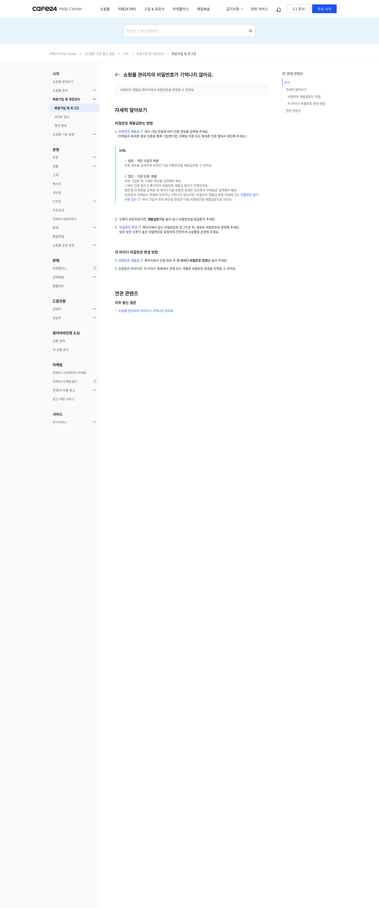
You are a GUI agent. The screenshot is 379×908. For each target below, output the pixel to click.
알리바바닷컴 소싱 (66, 332)
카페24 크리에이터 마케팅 (69, 372)
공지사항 (232, 8)
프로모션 (58, 210)
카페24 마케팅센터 (65, 381)
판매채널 (58, 277)
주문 (55, 157)
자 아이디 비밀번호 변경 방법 (306, 103)
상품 (55, 166)
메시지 (57, 183)
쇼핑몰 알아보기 (63, 81)
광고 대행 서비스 (63, 399)
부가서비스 (60, 422)
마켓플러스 (60, 268)
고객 (55, 175)
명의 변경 (60, 125)
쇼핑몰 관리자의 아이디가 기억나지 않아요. (146, 310)
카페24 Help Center (63, 53)
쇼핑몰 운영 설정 (63, 245)
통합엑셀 (58, 236)
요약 (287, 82)
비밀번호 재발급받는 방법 (304, 96)
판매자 (57, 309)
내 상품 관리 (61, 349)
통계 (55, 227)
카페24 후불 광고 (64, 390)
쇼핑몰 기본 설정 (63, 134)
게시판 (57, 192)
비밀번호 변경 (128, 227)
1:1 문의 (299, 8)
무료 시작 (324, 8)
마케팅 (58, 364)
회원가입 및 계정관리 (66, 99)
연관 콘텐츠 (293, 110)
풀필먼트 (58, 286)
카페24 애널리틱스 (65, 219)
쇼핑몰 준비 (60, 90)
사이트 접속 (62, 116)
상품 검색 (59, 340)
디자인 (57, 201)
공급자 (57, 317)
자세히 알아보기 (296, 89)
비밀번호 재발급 (128, 131)
